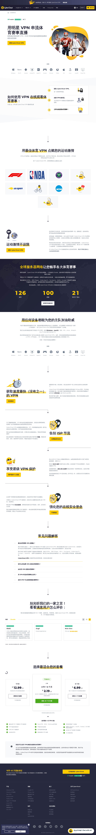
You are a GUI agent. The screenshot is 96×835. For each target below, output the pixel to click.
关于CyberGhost (74, 790)
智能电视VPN (9, 807)
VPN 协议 (57, 393)
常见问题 (51, 812)
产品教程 (51, 809)
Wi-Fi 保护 (56, 464)
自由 (29, 814)
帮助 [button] (57, 7)
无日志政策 (18, 504)
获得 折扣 (92, 7)
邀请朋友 (30, 812)
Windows (49, 330)
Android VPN (9, 796)
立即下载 (51, 794)
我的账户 (82, 7)
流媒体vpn (51, 801)
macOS (56, 330)
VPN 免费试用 (52, 792)
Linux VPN (9, 803)
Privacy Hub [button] (50, 7)
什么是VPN (30, 790)
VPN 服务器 (31, 801)
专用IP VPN (52, 798)
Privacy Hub (31, 792)
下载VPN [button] (27, 7)
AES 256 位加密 (62, 469)
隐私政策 (72, 794)
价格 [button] (44, 7)
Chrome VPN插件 (11, 792)
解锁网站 (51, 796)
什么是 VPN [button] (18, 7)
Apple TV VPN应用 (11, 801)
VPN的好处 (30, 798)
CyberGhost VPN (23, 558)
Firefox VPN (9, 798)
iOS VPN (8, 809)
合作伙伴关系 (31, 816)
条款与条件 (73, 796)
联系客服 (51, 814)
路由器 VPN (9, 805)
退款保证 (30, 796)
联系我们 (72, 792)
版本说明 (72, 801)
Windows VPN (10, 790)
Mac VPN (8, 794)
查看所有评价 (52, 790)
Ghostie (12, 619)
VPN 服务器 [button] (36, 7)
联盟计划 (30, 809)
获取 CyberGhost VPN (61, 89)
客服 (39, 437)
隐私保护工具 (31, 794)
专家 (6, 619)
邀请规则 (72, 798)
